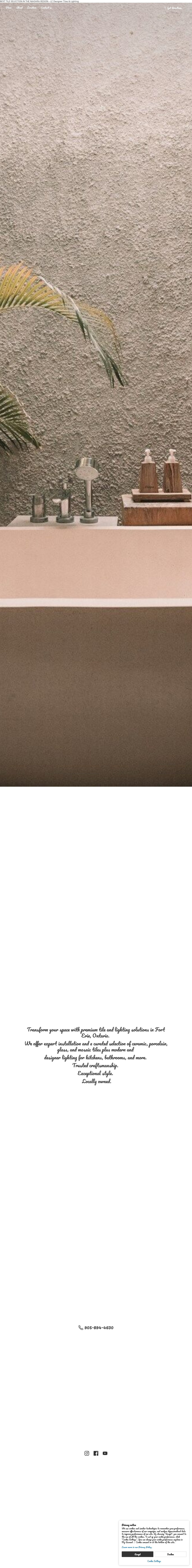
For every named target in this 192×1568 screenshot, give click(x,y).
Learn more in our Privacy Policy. (137, 1547)
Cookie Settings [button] (154, 1561)
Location (31, 8)
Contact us (46, 8)
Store (9, 8)
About (19, 8)
